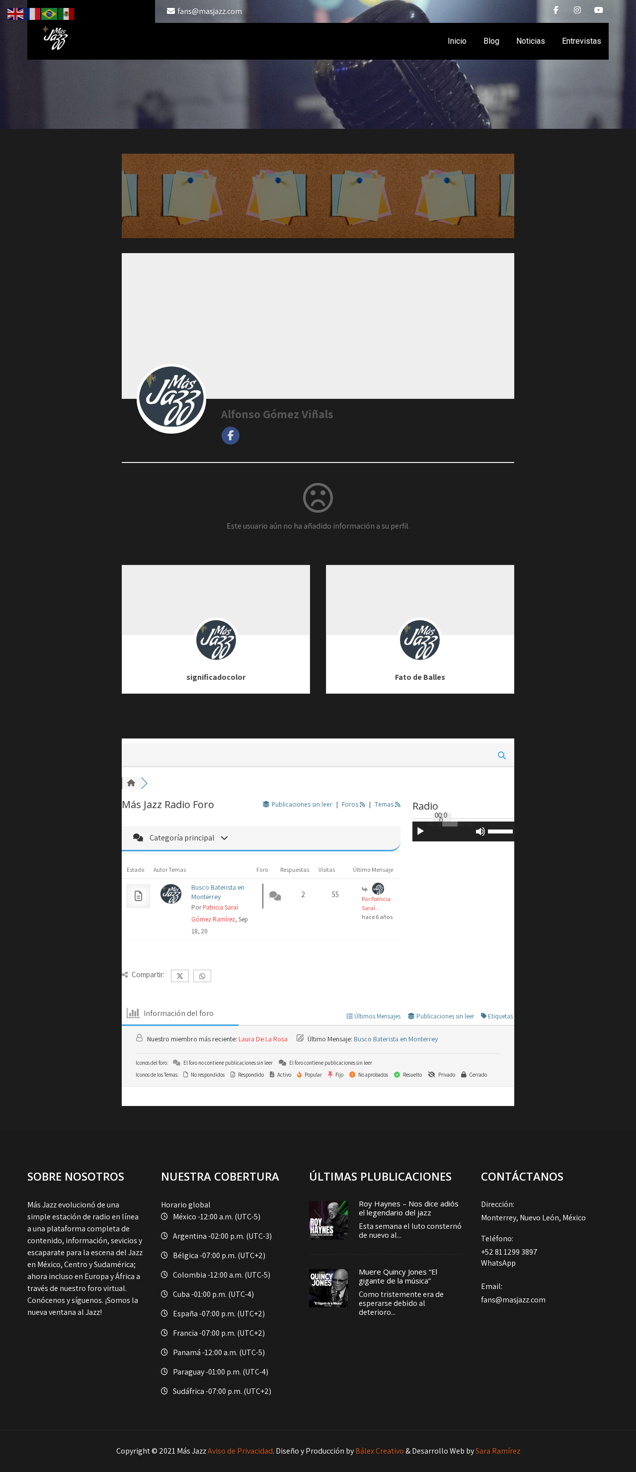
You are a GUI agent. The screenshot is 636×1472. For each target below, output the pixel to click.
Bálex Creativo (379, 1451)
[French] (32, 13)
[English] (15, 13)
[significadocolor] (216, 654)
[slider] (501, 830)
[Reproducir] (420, 831)
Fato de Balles (420, 677)
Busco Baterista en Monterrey (217, 892)
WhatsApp (498, 1263)
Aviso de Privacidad (240, 1451)
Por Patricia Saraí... (376, 903)
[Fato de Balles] (420, 654)
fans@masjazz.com (209, 11)
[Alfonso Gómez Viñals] (171, 399)
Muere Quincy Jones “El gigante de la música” (398, 1276)
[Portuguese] (49, 13)
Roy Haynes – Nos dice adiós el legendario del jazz (409, 1208)
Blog (491, 41)
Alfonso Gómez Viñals (277, 414)
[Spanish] (66, 13)
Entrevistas (581, 41)
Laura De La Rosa (263, 1038)
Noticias (530, 41)
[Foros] (131, 783)
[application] (463, 831)
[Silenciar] (480, 831)
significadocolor (215, 677)
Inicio (457, 41)
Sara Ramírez (498, 1451)
